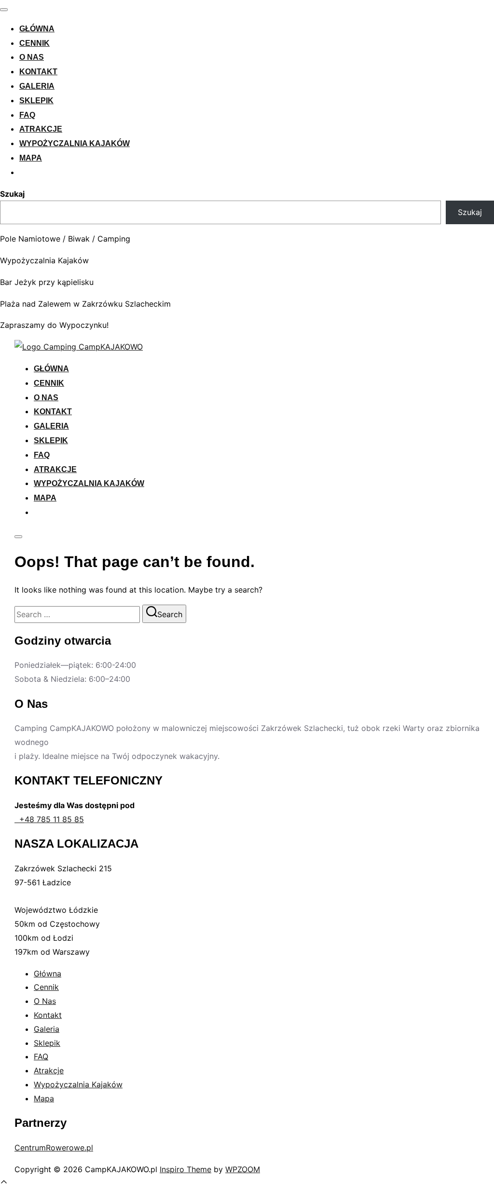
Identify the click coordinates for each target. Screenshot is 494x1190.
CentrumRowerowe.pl (53, 1147)
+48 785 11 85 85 (49, 819)
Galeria (37, 86)
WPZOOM (242, 1169)
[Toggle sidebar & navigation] (18, 536)
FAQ (27, 115)
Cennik (34, 43)
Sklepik (36, 100)
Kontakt (38, 72)
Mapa (30, 158)
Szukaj (12, 194)
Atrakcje (40, 129)
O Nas (31, 57)
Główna (37, 29)
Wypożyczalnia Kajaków (74, 143)
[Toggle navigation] (4, 9)
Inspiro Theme (185, 1169)
